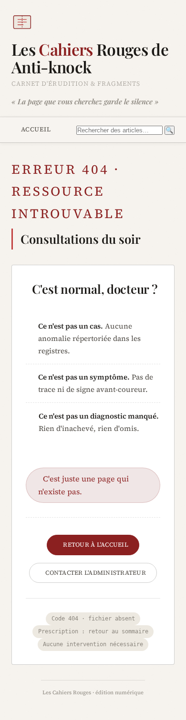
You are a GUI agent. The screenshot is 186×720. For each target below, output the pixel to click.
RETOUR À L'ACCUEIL (95, 544)
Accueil (36, 129)
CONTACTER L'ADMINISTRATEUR (95, 573)
